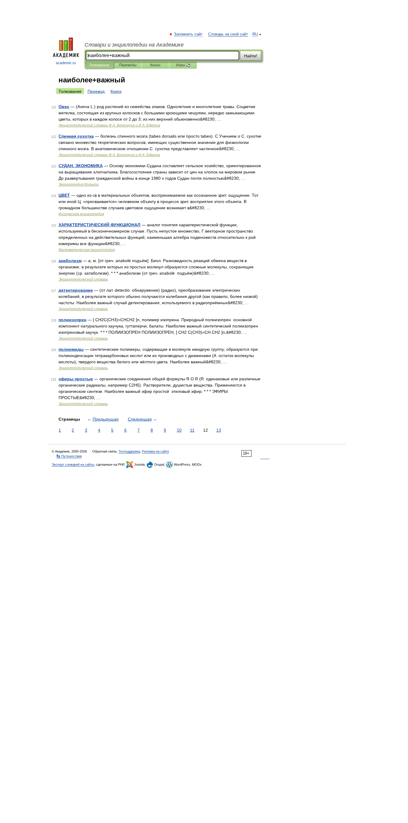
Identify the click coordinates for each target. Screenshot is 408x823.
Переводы (127, 65)
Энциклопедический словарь (83, 279)
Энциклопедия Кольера (79, 184)
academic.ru (66, 63)
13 (218, 430)
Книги (155, 65)
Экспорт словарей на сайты (73, 464)
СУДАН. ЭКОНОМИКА (81, 165)
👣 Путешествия (69, 456)
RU (255, 34)
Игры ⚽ (183, 65)
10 (179, 430)
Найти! (250, 55)
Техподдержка (129, 451)
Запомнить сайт (188, 34)
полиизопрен (72, 319)
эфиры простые (76, 378)
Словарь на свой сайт (228, 34)
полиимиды (71, 349)
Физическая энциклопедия (81, 214)
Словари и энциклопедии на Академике (134, 45)
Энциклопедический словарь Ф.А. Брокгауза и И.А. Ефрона (109, 125)
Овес (64, 106)
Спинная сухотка (76, 136)
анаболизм (70, 260)
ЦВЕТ (64, 195)
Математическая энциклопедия (87, 250)
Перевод (96, 91)
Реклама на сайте (155, 451)
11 (192, 430)
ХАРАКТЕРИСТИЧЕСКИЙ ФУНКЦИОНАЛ (99, 224)
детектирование (76, 290)
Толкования (99, 65)
